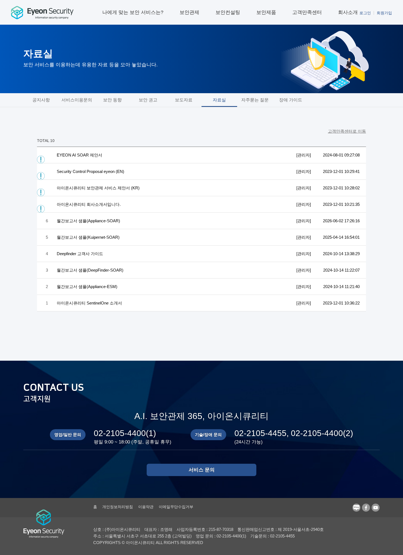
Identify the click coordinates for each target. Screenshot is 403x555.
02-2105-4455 (260, 433)
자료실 (219, 100)
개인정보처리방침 (117, 507)
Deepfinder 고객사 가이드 (80, 253)
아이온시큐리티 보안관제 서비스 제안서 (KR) (98, 188)
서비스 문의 (202, 470)
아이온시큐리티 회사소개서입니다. (89, 204)
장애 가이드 (290, 100)
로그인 (365, 13)
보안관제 (189, 12)
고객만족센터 (307, 12)
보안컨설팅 (227, 12)
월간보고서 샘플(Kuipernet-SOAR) (88, 237)
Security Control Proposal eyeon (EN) (90, 171)
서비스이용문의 (76, 100)
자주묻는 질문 (255, 100)
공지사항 (41, 100)
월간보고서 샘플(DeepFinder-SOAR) (90, 270)
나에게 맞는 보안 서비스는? (132, 12)
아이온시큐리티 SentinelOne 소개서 (89, 303)
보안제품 (266, 12)
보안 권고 (148, 100)
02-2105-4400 (317, 433)
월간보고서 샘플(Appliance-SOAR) (88, 220)
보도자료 (183, 100)
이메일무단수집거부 (176, 507)
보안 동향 (112, 100)
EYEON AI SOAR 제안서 (79, 155)
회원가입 (384, 13)
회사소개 (348, 12)
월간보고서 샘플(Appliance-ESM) (87, 286)
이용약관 (146, 507)
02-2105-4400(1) (125, 433)
